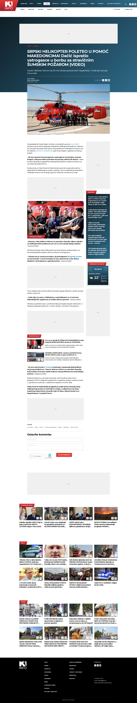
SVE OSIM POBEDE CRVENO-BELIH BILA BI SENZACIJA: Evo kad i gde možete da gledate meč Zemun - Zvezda (97, 239)
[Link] (106, 80)
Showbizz (83, 3)
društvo (41, 427)
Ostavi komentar (64, 455)
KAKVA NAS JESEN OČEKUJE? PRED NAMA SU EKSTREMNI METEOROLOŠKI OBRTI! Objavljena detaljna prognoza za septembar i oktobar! (56, 644)
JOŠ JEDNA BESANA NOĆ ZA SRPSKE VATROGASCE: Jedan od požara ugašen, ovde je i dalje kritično (97, 251)
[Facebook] (130, 4)
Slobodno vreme (49, 685)
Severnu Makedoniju (45, 151)
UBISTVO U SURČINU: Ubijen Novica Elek (105, 584)
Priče (92, 3)
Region (58, 9)
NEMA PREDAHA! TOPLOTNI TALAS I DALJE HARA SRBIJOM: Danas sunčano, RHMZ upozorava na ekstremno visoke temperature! (30, 644)
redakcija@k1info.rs (101, 680)
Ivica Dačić (75, 144)
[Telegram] (109, 80)
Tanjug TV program (75, 672)
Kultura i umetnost (114, 3)
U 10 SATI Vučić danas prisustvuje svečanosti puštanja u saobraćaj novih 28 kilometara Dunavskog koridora (30, 585)
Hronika (49, 9)
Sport (74, 3)
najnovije (24, 3)
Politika (40, 9)
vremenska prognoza (96, 264)
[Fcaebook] (103, 80)
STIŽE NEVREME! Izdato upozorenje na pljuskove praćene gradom (53, 621)
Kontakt (72, 678)
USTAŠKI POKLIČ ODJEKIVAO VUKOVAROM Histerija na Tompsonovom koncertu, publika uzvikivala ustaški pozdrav (105, 562)
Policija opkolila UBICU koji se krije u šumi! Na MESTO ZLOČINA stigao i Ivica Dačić (30, 524)
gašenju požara (76, 257)
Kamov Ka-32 (74, 427)
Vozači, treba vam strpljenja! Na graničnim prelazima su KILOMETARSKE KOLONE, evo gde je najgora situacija (55, 524)
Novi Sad (98, 269)
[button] (90, 269)
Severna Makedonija (50, 427)
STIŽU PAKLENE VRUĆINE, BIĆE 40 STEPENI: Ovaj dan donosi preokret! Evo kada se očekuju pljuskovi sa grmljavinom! (105, 621)
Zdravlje (55, 3)
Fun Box (100, 3)
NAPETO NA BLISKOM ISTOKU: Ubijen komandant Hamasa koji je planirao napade (80, 585)
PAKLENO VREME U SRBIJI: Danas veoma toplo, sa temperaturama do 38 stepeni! (81, 621)
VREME (39, 3)
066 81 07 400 (99, 678)
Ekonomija (64, 3)
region (60, 427)
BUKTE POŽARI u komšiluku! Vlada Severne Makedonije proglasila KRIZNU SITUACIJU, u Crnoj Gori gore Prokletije (105, 524)
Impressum (72, 665)
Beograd (31, 9)
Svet (65, 9)
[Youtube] (135, 4)
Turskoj (48, 367)
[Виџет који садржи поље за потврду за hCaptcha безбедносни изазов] (41, 456)
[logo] (31, 678)
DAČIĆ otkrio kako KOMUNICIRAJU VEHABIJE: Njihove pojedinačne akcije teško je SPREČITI (80, 524)
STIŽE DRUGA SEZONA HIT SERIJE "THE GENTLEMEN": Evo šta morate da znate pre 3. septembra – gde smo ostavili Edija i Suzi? (98, 213)
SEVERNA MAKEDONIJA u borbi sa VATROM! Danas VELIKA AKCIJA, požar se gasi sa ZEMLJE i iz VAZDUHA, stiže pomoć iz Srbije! (63, 354)
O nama (71, 668)
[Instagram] (133, 4)
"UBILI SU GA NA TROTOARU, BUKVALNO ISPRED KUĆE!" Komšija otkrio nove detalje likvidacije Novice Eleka (96, 226)
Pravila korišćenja (75, 662)
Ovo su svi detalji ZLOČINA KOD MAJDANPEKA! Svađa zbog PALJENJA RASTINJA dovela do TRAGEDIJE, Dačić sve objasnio (64, 341)
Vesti (31, 3)
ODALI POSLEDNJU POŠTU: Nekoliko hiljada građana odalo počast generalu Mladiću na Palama (55, 585)
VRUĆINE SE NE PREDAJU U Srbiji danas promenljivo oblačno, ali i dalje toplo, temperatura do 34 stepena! (105, 644)
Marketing (72, 675)
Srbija (22, 9)
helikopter (66, 427)
